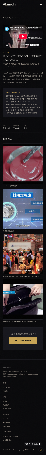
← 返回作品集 (8, 18)
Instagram (6, 426)
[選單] (41, 4)
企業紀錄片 (7, 387)
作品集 (5, 391)
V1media (9, 4)
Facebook (6, 422)
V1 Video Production (10, 436)
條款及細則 (7, 408)
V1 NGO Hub (7, 440)
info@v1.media (12, 376)
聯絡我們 (6, 405)
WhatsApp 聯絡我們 (23, 341)
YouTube (6, 419)
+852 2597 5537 (12, 374)
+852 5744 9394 (33, 374)
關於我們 (6, 401)
